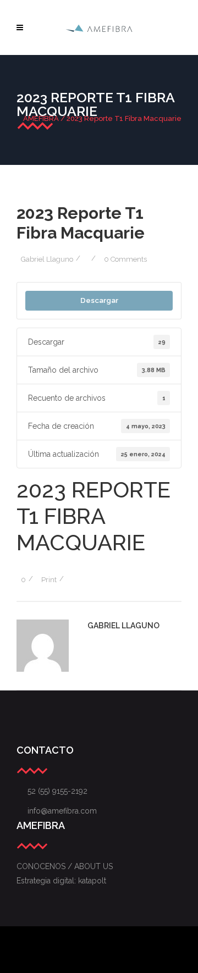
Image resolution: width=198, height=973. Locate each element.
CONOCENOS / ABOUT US (64, 866)
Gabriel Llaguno (47, 259)
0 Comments (125, 259)
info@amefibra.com (56, 810)
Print (49, 580)
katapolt (92, 880)
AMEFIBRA (41, 118)
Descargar (99, 300)
